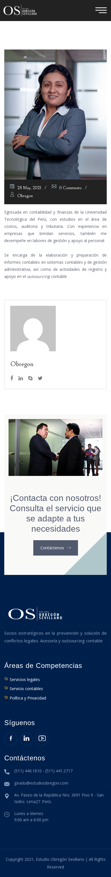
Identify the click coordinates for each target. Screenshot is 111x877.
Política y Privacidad (28, 698)
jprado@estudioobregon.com (41, 783)
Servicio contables (26, 688)
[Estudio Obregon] (20, 10)
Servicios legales (25, 679)
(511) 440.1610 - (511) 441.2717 (43, 770)
